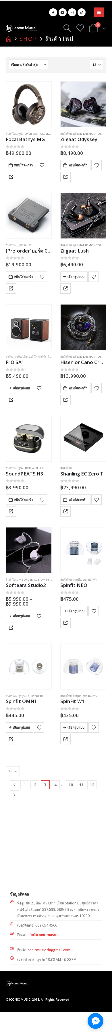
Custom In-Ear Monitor (51, 579)
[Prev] (14, 784)
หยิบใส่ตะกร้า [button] (23, 165)
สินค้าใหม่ (11, 134)
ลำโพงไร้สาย (22, 357)
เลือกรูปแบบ (75, 276)
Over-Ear (31, 134)
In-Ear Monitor (90, 134)
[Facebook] (53, 12)
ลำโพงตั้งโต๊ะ (39, 357)
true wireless (34, 468)
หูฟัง (21, 134)
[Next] (14, 794)
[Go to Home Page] (8, 39)
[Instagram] (72, 12)
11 (81, 784)
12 (92, 784)
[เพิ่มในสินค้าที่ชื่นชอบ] (42, 165)
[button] (99, 12)
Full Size (45, 134)
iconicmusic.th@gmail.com (48, 950)
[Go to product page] (28, 104)
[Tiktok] (82, 12)
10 (70, 784)
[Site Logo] (21, 28)
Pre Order (25, 579)
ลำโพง (9, 357)
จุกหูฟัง (77, 579)
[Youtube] (63, 12)
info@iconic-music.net (45, 934)
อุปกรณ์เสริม (25, 245)
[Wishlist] (80, 28)
